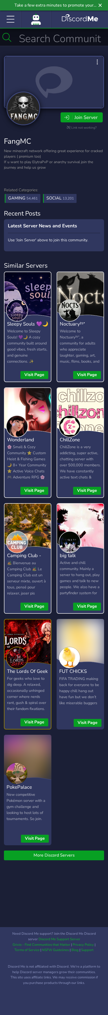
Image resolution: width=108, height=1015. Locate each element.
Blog (75, 950)
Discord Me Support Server (59, 939)
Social (60, 198)
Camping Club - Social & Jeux (24, 559)
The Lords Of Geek (27, 671)
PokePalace (19, 787)
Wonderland (20, 439)
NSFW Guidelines (55, 950)
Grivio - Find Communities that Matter (41, 944)
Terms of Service (27, 950)
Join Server (86, 117)
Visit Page (34, 375)
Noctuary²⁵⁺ (72, 324)
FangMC (17, 141)
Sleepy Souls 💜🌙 (27, 324)
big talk (68, 555)
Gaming (23, 198)
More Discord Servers (54, 855)
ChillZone (70, 439)
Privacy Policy (83, 944)
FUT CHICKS (73, 671)
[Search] (7, 37)
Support (87, 950)
